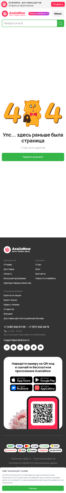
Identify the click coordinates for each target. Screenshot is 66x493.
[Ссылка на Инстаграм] (13, 347)
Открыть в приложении (21, 5)
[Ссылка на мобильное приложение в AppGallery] (45, 387)
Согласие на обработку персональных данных (33, 462)
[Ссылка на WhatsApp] (34, 347)
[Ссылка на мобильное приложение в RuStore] (21, 387)
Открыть (58, 4)
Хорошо (33, 488)
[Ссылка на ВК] (20, 347)
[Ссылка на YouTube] (40, 347)
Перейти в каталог (33, 156)
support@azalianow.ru (16, 340)
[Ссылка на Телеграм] (7, 347)
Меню (58, 13)
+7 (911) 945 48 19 (38, 327)
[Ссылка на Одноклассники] (27, 347)
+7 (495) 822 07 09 (14, 327)
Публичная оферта (21, 458)
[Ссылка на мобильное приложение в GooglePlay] (45, 379)
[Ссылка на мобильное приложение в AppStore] (21, 379)
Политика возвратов (44, 458)
